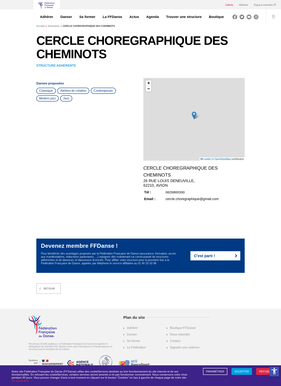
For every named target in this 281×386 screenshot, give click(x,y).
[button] (194, 115)
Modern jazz (47, 98)
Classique (46, 90)
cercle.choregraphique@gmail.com (192, 199)
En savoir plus (20, 380)
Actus (134, 17)
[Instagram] (256, 17)
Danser (66, 17)
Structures (55, 26)
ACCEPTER (242, 371)
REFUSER (265, 371)
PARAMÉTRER (215, 371)
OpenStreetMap (222, 158)
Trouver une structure (184, 17)
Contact (175, 341)
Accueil (41, 26)
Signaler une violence (185, 347)
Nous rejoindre (180, 334)
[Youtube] (249, 17)
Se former (87, 17)
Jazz (66, 98)
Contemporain (103, 90)
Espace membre (263, 4)
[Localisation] (273, 17)
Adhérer (243, 4)
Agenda (152, 17)
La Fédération (136, 347)
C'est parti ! (204, 256)
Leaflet (206, 158)
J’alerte (229, 4)
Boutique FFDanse (183, 328)
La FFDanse (112, 17)
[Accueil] (43, 326)
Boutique (216, 17)
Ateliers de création (73, 90)
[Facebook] (234, 17)
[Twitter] (242, 17)
